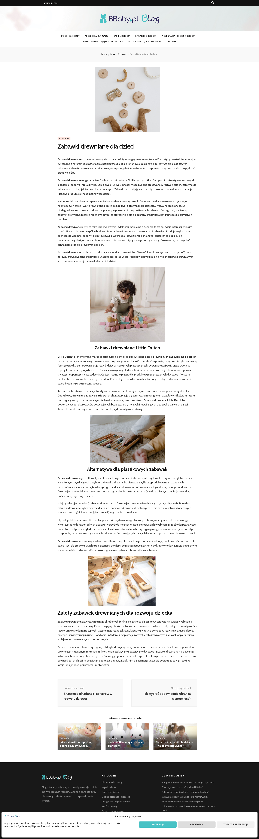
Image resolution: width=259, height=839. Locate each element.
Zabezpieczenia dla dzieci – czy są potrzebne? (186, 792)
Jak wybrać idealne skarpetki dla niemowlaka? (185, 796)
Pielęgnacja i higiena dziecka (178, 36)
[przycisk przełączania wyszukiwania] (212, 2)
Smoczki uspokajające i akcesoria (103, 41)
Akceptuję (158, 824)
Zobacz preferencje (235, 824)
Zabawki (171, 41)
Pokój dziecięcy (70, 36)
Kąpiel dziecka (121, 36)
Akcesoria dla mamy (96, 36)
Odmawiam (196, 824)
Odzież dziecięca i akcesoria (144, 41)
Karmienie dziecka (145, 36)
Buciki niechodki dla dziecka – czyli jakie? (182, 801)
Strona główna (50, 2)
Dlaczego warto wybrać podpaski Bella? (182, 787)
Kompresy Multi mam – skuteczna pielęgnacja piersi (188, 782)
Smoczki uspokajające (113, 811)
